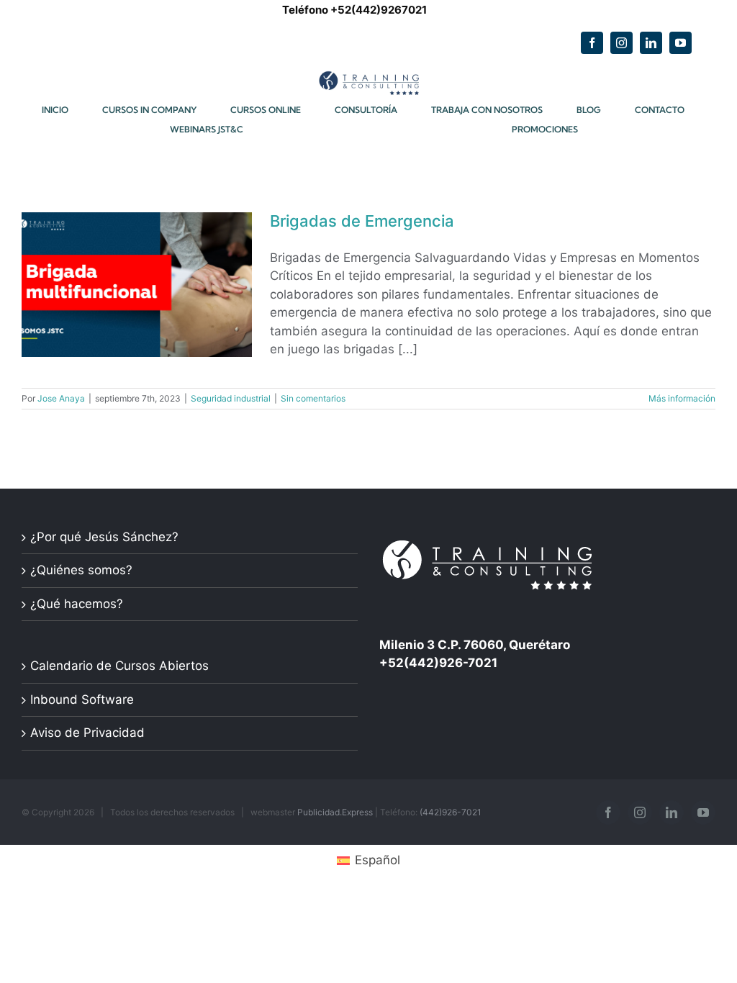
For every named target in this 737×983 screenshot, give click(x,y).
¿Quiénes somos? (81, 570)
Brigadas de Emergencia (362, 221)
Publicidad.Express (335, 812)
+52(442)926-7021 (438, 663)
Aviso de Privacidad (87, 732)
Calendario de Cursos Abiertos (119, 665)
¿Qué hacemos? (76, 604)
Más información (681, 398)
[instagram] (621, 43)
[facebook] (592, 43)
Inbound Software (82, 699)
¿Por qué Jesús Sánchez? (104, 537)
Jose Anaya (61, 398)
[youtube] (680, 43)
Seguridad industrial (231, 398)
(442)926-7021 (450, 812)
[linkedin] (651, 43)
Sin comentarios (313, 398)
